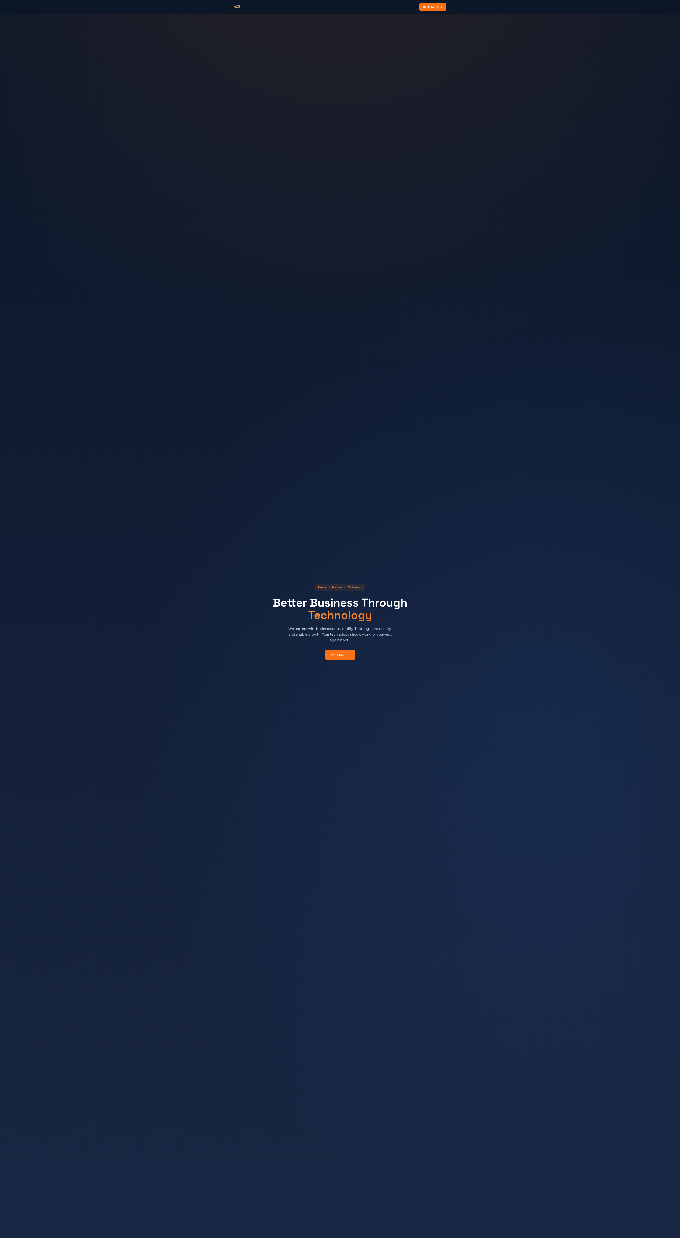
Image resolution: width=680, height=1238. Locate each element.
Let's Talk (337, 655)
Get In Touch (430, 7)
